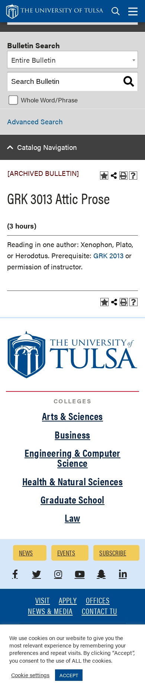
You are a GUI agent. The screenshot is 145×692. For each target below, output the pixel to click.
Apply (68, 601)
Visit (42, 601)
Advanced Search (35, 122)
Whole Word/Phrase (49, 99)
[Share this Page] (114, 175)
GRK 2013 (108, 255)
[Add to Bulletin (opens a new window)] (104, 175)
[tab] (115, 11)
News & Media (50, 611)
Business (72, 434)
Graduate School (72, 499)
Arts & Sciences (72, 416)
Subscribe (112, 552)
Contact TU (99, 611)
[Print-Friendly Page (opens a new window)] (123, 175)
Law (72, 518)
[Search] (128, 81)
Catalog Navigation (47, 147)
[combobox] (72, 60)
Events (66, 552)
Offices (98, 601)
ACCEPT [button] (68, 675)
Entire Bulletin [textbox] (33, 60)
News (26, 552)
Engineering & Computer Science (72, 458)
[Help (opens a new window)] (133, 175)
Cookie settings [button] (30, 675)
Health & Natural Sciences (72, 481)
